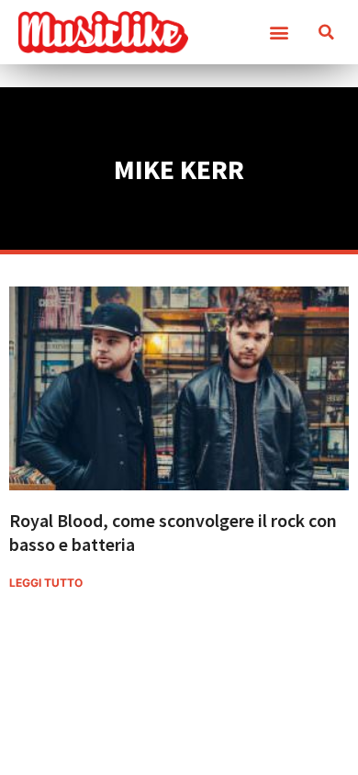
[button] (278, 32)
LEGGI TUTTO (46, 583)
